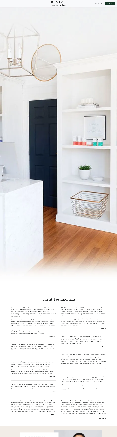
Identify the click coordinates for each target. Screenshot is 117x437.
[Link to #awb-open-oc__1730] (3, 3)
